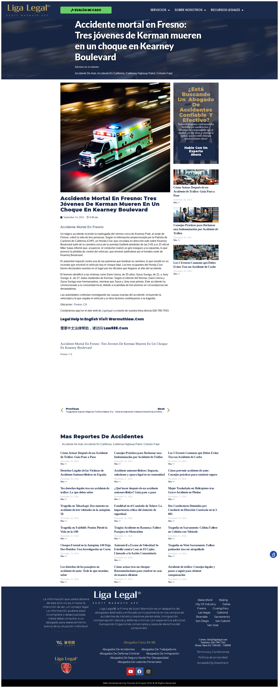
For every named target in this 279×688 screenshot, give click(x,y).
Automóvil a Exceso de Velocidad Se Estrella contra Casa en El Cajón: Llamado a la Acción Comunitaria (136, 549)
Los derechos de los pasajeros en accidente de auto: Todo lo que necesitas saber (84, 571)
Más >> (176, 202)
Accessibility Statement (213, 662)
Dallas (226, 604)
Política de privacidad (212, 657)
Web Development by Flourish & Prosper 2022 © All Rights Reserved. (139, 683)
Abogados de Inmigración (162, 653)
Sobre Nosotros (188, 10)
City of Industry (206, 604)
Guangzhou (221, 608)
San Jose (212, 625)
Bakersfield (205, 600)
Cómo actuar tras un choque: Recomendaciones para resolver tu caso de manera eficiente (138, 571)
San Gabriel (222, 621)
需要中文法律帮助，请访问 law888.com (94, 328)
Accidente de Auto (85, 73)
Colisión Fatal (164, 73)
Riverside (202, 616)
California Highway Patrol (140, 73)
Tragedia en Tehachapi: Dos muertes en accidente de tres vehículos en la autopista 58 (85, 510)
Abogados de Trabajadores (158, 649)
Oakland (222, 612)
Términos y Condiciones (213, 651)
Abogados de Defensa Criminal (119, 653)
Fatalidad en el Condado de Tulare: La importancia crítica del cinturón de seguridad (138, 510)
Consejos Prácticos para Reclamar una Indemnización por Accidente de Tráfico (195, 229)
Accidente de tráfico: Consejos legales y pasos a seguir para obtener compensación (191, 571)
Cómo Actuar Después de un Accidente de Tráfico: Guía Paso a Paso (194, 191)
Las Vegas (204, 612)
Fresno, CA (80, 304)
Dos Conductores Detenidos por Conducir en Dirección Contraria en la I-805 (192, 510)
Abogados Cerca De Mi (139, 642)
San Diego (202, 621)
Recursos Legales (225, 10)
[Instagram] (148, 671)
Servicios (158, 10)
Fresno (201, 608)
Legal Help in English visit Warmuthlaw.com (102, 319)
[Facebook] (139, 671)
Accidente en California (110, 73)
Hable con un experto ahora (195, 151)
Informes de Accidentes (87, 66)
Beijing (223, 600)
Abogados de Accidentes (119, 649)
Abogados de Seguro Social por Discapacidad (139, 657)
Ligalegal (107, 310)
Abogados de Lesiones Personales (139, 661)
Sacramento (222, 616)
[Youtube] (131, 671)
